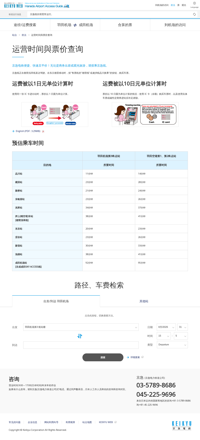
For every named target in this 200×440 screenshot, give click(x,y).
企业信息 (32, 422)
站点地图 (87, 422)
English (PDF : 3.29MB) (28, 131)
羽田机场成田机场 (75, 24)
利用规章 (70, 422)
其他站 (144, 301)
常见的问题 (14, 422)
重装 (194, 14)
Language (194, 7)
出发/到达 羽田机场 (56, 301)
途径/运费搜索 (25, 24)
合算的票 (125, 24)
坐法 (173, 5)
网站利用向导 (51, 422)
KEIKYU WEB (106, 422)
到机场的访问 (162, 5)
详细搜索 (135, 357)
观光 (184, 5)
